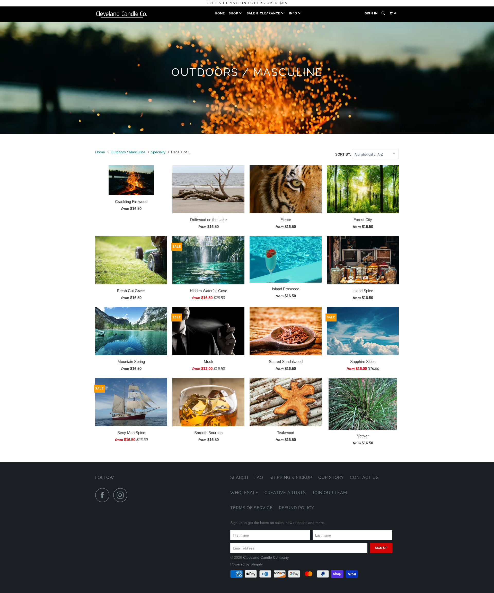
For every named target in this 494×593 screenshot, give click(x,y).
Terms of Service (251, 507)
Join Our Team (329, 492)
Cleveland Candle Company (265, 557)
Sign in (371, 13)
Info (293, 13)
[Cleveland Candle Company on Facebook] (103, 495)
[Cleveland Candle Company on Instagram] (121, 495)
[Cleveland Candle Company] (121, 14)
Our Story (331, 477)
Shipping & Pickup (290, 477)
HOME (220, 13)
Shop (234, 13)
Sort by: (343, 154)
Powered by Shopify (246, 564)
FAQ (258, 477)
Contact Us (364, 477)
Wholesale (244, 492)
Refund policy (296, 507)
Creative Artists (285, 492)
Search (239, 477)
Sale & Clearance (264, 13)
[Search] (383, 13)
